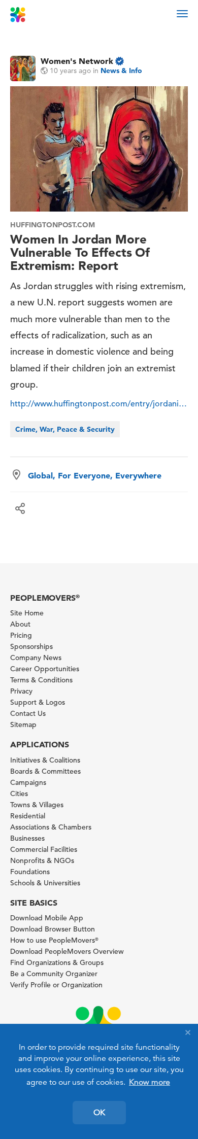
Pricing (21, 635)
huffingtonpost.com (52, 224)
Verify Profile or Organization (56, 984)
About (20, 624)
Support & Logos (37, 702)
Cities (19, 793)
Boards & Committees (45, 771)
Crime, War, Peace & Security (65, 429)
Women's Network (77, 61)
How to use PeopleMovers (54, 940)
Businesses (27, 838)
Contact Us (28, 713)
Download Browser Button (52, 929)
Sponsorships (31, 646)
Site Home (27, 612)
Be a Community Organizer (53, 973)
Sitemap (23, 724)
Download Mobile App (46, 917)
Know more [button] (149, 1082)
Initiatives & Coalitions (45, 760)
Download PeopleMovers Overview (67, 951)
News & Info (121, 70)
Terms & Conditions (41, 679)
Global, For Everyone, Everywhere (94, 475)
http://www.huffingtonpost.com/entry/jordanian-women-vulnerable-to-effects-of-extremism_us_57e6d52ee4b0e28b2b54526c (99, 404)
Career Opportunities (44, 668)
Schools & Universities (45, 882)
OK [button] (99, 1113)
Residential (27, 815)
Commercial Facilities (43, 849)
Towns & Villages (36, 804)
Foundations (30, 871)
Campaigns (28, 782)
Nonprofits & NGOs (42, 860)
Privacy (21, 691)
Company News (35, 657)
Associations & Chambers (50, 827)
